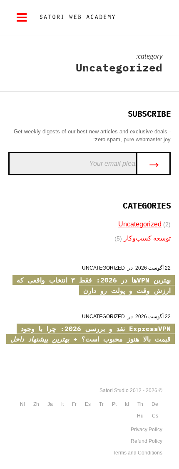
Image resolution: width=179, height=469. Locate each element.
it (62, 404)
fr (74, 404)
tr (101, 404)
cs (155, 416)
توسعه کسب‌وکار (147, 238)
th (140, 404)
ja (50, 404)
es (88, 404)
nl (22, 404)
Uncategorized (140, 224)
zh (36, 404)
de (155, 404)
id (127, 404)
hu (140, 416)
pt (114, 404)
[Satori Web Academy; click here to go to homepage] (74, 17)
